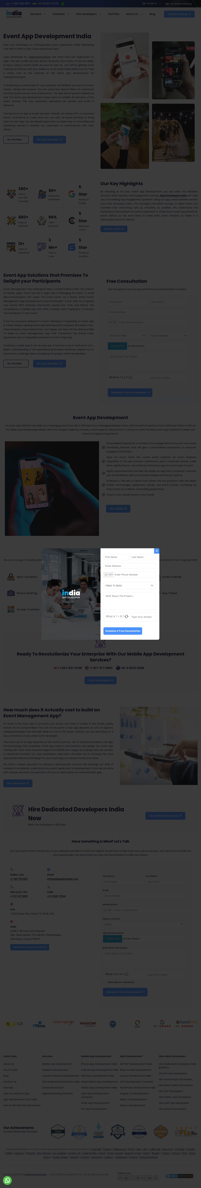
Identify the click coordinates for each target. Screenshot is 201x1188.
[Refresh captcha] (126, 616)
